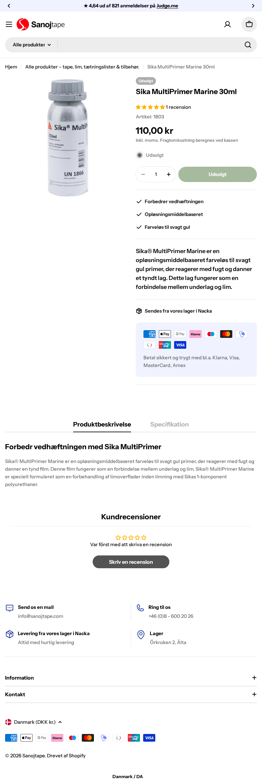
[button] (9, 6)
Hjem (11, 67)
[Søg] (248, 45)
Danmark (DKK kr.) (35, 722)
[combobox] (131, 44)
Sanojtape (33, 756)
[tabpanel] (131, 465)
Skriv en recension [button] (131, 562)
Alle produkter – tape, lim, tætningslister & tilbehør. (82, 67)
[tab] (102, 426)
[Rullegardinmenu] (9, 24)
